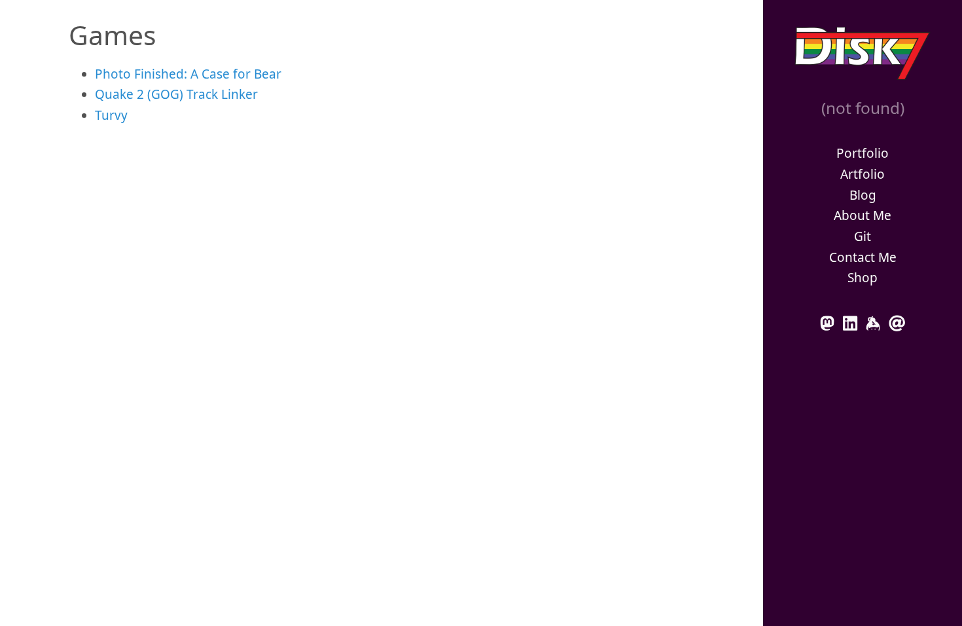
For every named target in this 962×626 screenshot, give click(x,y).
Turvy (111, 115)
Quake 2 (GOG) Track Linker (176, 94)
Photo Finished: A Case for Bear (188, 74)
